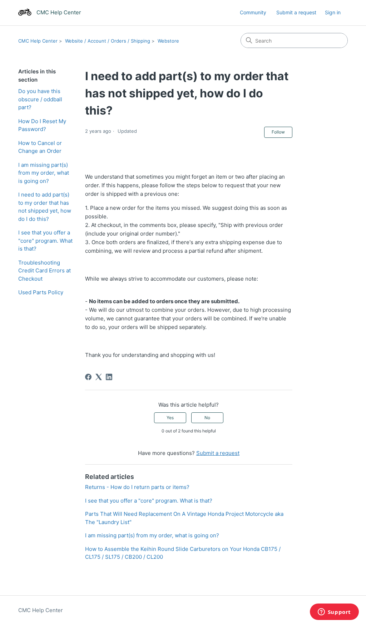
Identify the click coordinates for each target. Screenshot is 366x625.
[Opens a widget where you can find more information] (334, 612)
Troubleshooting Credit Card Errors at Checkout (44, 270)
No (207, 417)
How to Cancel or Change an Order (40, 147)
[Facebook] (88, 377)
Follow (278, 132)
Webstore (168, 41)
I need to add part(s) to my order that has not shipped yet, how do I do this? (44, 206)
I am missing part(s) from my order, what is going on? (43, 172)
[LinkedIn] (109, 377)
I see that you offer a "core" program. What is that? (45, 240)
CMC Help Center (38, 41)
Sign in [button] (333, 12)
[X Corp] (98, 377)
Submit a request (296, 12)
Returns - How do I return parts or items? (137, 487)
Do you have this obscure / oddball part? (40, 99)
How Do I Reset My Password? (42, 125)
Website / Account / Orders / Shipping (107, 41)
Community (253, 12)
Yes (170, 417)
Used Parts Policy (40, 292)
